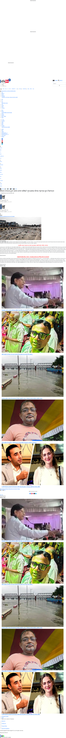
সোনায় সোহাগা (3, 135)
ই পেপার (3, 119)
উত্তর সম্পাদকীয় (7, 127)
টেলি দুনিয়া (10, 112)
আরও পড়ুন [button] (1, 494)
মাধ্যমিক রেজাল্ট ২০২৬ (4, 132)
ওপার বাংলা (3, 108)
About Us (3, 721)
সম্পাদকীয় (3, 125)
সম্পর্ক (6, 97)
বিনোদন (20, 88)
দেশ (7, 88)
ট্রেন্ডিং (2, 122)
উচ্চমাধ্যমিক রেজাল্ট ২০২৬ (5, 134)
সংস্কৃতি (8, 112)
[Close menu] (0, 146)
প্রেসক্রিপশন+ (14, 88)
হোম (2, 92)
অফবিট (3, 105)
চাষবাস (2, 117)
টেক (12, 97)
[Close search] (53, 81)
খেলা (17, 88)
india (3, 717)
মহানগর (3, 88)
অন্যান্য (7, 103)
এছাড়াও (1, 186)
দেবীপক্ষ (3, 131)
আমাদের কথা (3, 127)
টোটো (14, 97)
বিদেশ (10, 88)
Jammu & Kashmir (14, 488)
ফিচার (2, 130)
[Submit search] (59, 85)
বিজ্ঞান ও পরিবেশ (4, 116)
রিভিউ (5, 112)
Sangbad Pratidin (5, 716)
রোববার (2, 129)
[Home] (5, 81)
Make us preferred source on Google (7, 216)
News (19, 488)
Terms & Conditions (5, 728)
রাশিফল (31, 88)
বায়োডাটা (3, 115)
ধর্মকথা (2, 106)
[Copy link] (1, 203)
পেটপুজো (11, 97)
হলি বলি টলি (3, 112)
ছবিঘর (28, 88)
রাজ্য (6, 88)
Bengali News (5, 488)
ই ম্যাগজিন (3, 120)
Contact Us (4, 723)
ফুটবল (4, 103)
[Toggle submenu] (0, 163)
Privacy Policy (4, 726)
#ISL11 (3, 93)
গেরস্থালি (16, 97)
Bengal (1, 488)
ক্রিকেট (3, 103)
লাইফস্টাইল (24, 88)
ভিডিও (2, 124)
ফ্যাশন (8, 97)
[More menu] (65, 88)
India (9, 488)
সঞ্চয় (33, 88)
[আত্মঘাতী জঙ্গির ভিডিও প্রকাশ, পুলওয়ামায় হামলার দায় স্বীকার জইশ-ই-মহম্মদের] (33, 257)
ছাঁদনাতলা (3, 136)
